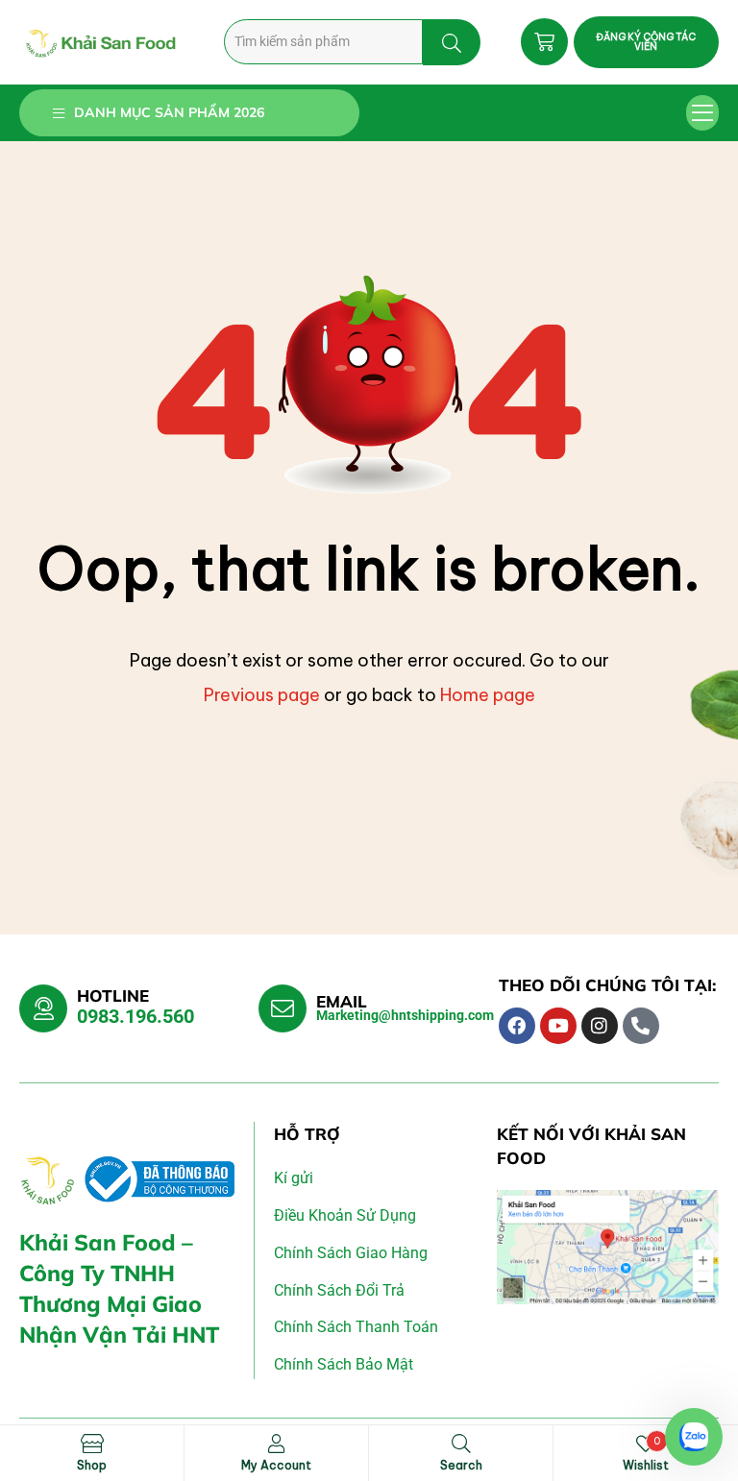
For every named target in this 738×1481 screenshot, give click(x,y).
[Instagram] (599, 1026)
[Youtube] (558, 1026)
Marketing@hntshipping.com (405, 1015)
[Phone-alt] (641, 1026)
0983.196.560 (135, 1016)
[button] (703, 113)
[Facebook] (517, 1026)
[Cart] (544, 41)
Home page (487, 695)
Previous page (262, 695)
